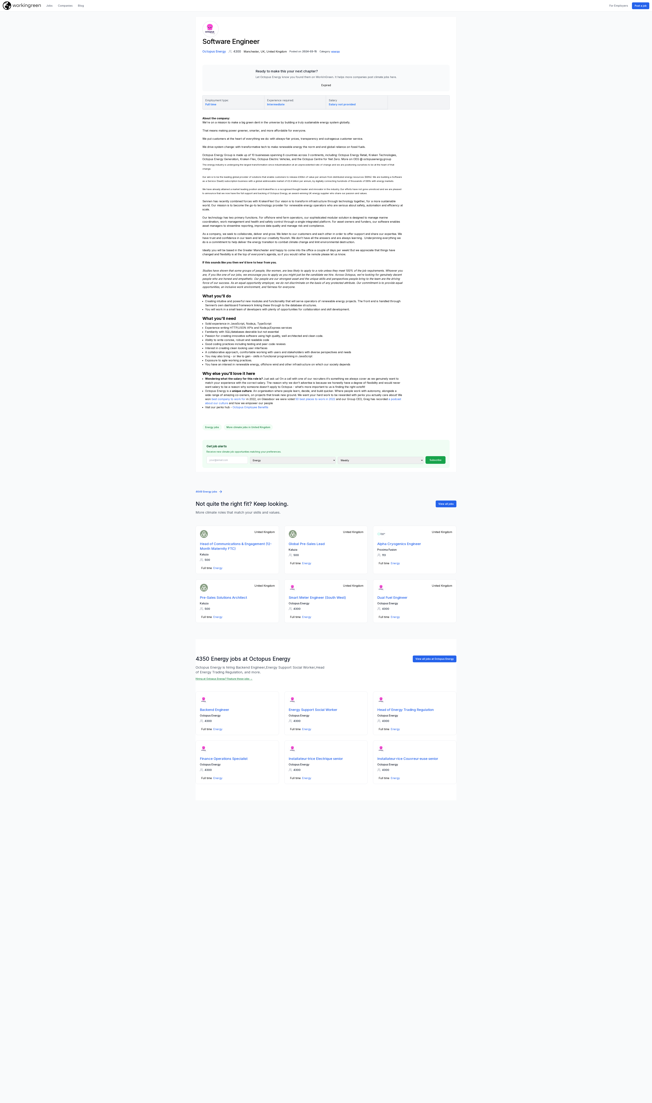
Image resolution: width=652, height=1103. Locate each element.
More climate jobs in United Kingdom (248, 427)
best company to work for (229, 399)
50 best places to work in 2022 (315, 399)
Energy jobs (212, 427)
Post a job (641, 5)
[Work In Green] (22, 5)
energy (335, 51)
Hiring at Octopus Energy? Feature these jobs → (224, 678)
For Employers (618, 5)
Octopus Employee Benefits (250, 407)
